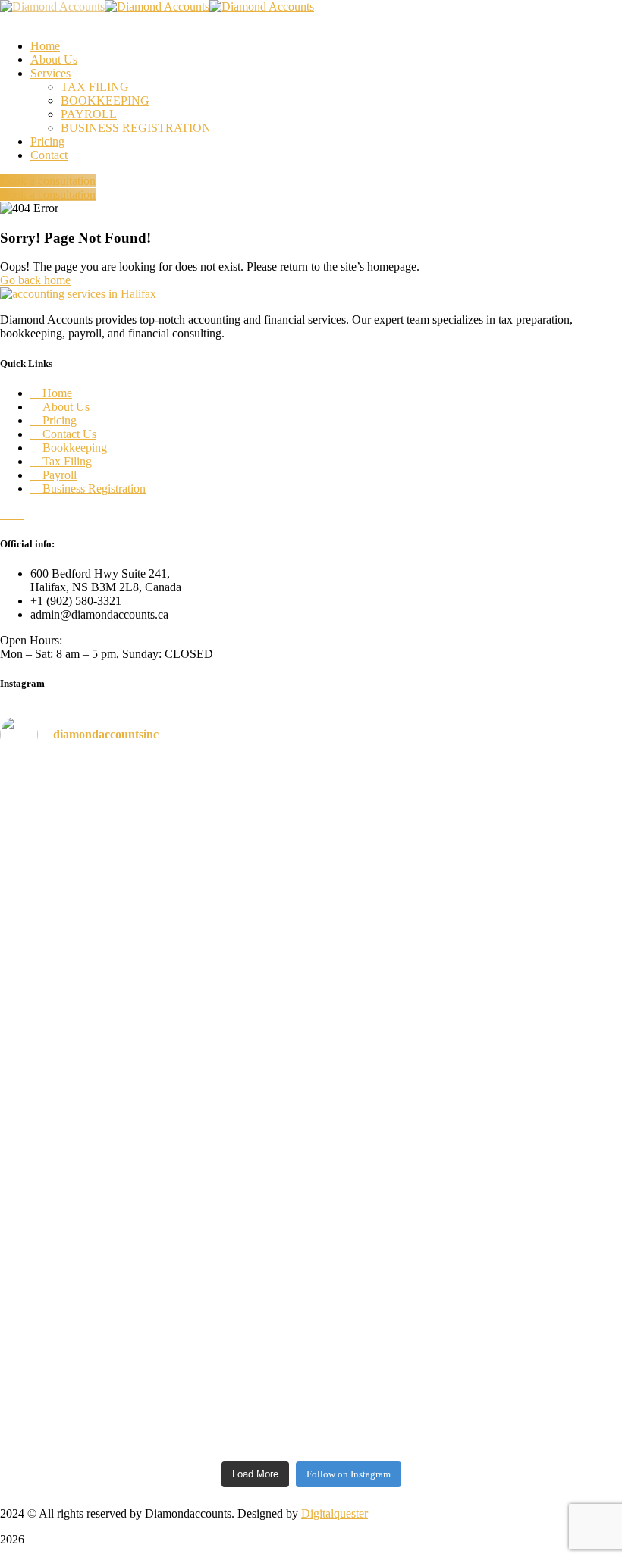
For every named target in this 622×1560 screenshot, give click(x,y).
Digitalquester (334, 1513)
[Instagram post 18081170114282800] (520, 1234)
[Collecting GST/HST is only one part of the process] (101, 1095)
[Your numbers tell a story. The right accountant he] (311, 881)
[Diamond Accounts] (52, 6)
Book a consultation (48, 180)
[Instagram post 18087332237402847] (311, 1234)
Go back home (35, 280)
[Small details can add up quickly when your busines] (520, 854)
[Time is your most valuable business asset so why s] (101, 1338)
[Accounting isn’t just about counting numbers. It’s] (101, 861)
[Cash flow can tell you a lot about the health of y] (311, 1109)
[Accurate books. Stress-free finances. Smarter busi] (520, 1054)
